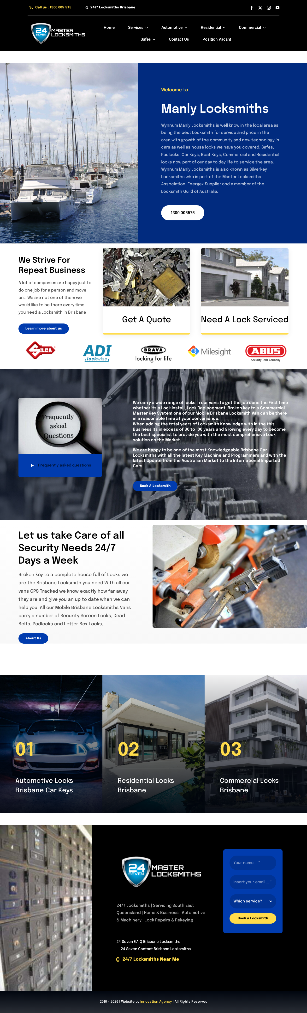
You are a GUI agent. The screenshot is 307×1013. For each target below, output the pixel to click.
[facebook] (252, 8)
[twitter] (260, 8)
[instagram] (269, 8)
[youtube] (277, 8)
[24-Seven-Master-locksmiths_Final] (58, 20)
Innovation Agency (156, 1001)
